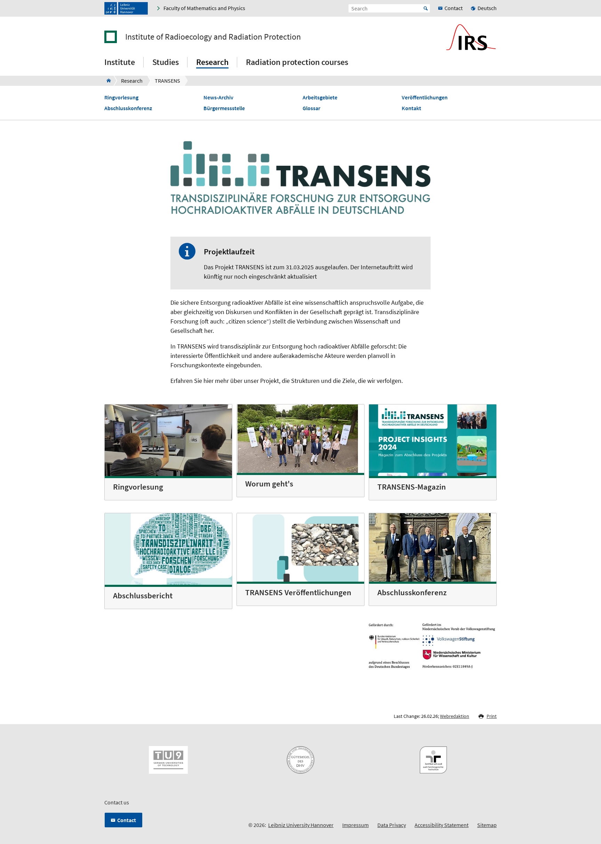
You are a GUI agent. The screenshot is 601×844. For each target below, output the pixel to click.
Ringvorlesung (121, 97)
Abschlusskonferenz (128, 108)
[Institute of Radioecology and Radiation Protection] (106, 80)
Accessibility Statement (441, 824)
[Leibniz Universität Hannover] (126, 8)
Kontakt (411, 108)
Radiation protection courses (297, 62)
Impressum (355, 824)
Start (426, 8)
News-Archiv (218, 97)
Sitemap (487, 824)
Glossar (311, 108)
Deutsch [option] (487, 8)
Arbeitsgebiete (320, 97)
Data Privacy (391, 824)
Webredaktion (454, 716)
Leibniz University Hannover (301, 824)
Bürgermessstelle (224, 108)
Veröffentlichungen (425, 97)
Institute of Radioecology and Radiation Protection (213, 37)
